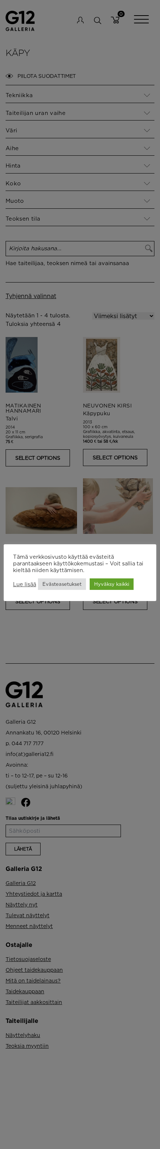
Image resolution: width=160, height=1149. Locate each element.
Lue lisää (24, 584)
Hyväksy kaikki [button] (111, 584)
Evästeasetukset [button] (61, 584)
